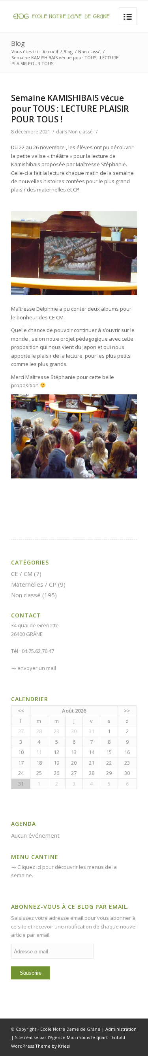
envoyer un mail (36, 667)
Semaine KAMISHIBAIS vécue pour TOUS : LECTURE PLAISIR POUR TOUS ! (70, 108)
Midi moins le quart (87, 1037)
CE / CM (21, 574)
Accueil (50, 51)
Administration (121, 1029)
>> (127, 710)
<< (21, 710)
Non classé (89, 51)
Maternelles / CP (33, 584)
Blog (18, 43)
